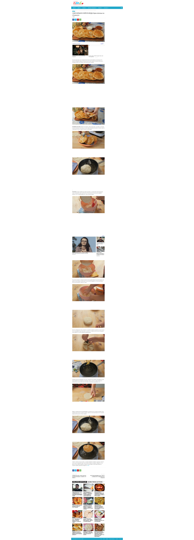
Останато (106, 7)
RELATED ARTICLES (79, 482)
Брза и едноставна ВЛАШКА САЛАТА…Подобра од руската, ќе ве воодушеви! (99, 520)
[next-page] (104, 481)
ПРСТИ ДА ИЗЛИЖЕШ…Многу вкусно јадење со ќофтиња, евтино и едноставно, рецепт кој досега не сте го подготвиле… (99, 534)
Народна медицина (92, 7)
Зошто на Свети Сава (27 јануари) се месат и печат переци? (77, 506)
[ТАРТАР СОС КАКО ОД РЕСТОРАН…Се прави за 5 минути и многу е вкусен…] (88, 527)
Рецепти (99, 7)
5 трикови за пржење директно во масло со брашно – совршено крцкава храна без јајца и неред (88, 507)
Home (73, 10)
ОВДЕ (88, 465)
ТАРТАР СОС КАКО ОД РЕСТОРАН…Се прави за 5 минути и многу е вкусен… (88, 533)
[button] (121, 8)
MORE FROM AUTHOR (95, 482)
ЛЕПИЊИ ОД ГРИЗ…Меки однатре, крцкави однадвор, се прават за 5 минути (79, 476)
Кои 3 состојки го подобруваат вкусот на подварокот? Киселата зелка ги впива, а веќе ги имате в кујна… (99, 493)
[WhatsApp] (80, 20)
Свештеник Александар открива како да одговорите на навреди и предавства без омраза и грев (77, 493)
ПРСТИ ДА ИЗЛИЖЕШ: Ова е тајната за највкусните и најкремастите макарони (97, 476)
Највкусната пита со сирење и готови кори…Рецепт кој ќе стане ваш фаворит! (77, 533)
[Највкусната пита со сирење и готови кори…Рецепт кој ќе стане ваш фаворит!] (77, 527)
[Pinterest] (78, 20)
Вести (74, 7)
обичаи (74, 504)
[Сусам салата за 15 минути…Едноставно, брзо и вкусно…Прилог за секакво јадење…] (88, 514)
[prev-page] (102, 481)
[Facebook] (73, 20)
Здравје (84, 7)
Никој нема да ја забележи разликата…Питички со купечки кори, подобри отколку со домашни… (99, 507)
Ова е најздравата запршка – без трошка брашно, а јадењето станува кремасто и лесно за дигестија (87, 493)
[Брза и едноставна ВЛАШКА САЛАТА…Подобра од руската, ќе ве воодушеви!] (100, 514)
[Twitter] (76, 20)
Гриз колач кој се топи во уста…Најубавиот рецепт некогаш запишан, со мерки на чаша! (77, 520)
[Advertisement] (88, 92)
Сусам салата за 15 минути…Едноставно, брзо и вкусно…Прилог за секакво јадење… (88, 520)
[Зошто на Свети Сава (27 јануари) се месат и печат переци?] (77, 501)
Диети (79, 7)
